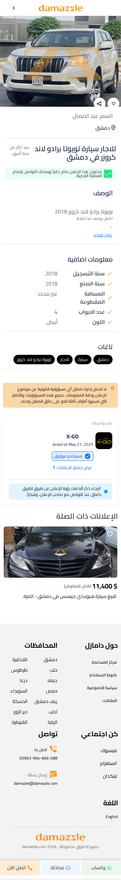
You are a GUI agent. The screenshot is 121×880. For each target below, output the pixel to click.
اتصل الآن (16, 867)
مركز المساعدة (104, 662)
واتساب (98, 867)
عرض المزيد (102, 235)
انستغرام (108, 763)
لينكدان (110, 776)
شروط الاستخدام (103, 675)
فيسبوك (109, 750)
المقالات (109, 700)
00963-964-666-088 (38, 758)
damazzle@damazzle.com (35, 783)
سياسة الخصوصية (102, 687)
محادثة (57, 867)
